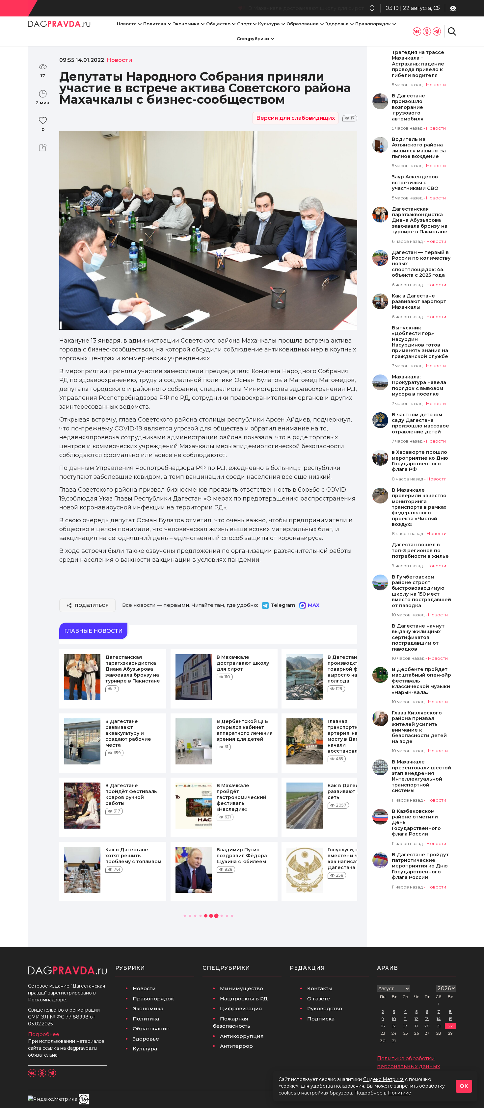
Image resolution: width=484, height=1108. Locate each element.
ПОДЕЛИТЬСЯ (92, 605)
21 (439, 1025)
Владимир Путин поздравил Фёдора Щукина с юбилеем (242, 855)
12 (416, 1018)
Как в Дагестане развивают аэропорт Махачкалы (419, 301)
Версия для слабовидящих (295, 118)
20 (427, 1025)
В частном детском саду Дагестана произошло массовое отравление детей (420, 423)
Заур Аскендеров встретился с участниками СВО (415, 182)
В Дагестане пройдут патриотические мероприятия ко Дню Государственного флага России (420, 866)
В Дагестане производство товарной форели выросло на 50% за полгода (266, 8)
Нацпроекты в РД (244, 998)
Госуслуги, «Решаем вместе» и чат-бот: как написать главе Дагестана (353, 858)
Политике (399, 1093)
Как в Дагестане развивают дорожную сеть (356, 791)
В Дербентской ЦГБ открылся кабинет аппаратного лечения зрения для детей (245, 730)
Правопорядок (373, 23)
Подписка (321, 1019)
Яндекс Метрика (383, 1079)
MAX (313, 605)
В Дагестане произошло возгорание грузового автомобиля (408, 107)
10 (394, 1018)
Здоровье (337, 23)
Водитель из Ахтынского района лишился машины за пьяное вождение (419, 148)
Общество (218, 23)
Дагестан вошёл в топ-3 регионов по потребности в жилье (420, 550)
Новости (127, 23)
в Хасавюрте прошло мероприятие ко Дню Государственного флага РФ (420, 461)
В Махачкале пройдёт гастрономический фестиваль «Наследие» (241, 797)
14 (439, 1018)
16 (383, 1025)
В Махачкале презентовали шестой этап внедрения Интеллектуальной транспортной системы (421, 776)
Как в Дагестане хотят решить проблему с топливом (133, 855)
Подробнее (43, 1034)
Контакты (320, 988)
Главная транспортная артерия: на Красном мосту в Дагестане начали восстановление (354, 736)
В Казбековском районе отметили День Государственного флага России (416, 823)
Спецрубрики (253, 38)
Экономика (186, 23)
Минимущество (241, 988)
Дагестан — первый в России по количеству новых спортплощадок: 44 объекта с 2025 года (421, 264)
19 (416, 1025)
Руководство (324, 1008)
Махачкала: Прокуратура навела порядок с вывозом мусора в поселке (419, 385)
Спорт (244, 23)
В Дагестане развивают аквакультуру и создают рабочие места (128, 733)
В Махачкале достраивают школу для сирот (243, 663)
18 (405, 1025)
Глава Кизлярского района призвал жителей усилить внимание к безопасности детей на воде (419, 727)
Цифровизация (241, 1008)
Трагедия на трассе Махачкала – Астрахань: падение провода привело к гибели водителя (418, 64)
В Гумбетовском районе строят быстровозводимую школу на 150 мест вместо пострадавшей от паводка (421, 591)
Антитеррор (236, 1046)
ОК (464, 1086)
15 (450, 1018)
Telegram (283, 605)
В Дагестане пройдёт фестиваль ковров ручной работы (131, 794)
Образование (302, 23)
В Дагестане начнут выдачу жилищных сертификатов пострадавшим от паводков (418, 637)
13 (427, 1018)
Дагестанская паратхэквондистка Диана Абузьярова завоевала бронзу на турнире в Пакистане (132, 669)
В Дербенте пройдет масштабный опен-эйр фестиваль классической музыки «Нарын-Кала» (421, 681)
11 (405, 1018)
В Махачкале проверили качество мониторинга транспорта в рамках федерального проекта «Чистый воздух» (419, 507)
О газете (318, 998)
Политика (154, 23)
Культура (269, 23)
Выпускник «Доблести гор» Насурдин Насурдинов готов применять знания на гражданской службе (420, 342)
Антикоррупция (242, 1036)
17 (394, 1025)
